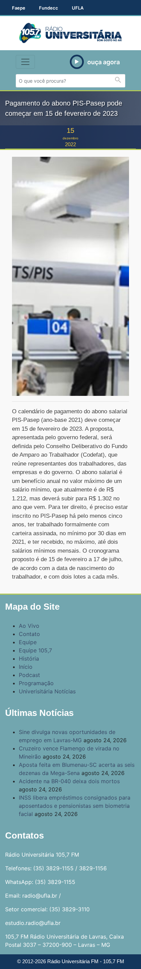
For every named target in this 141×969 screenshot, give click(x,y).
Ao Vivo (29, 625)
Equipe (28, 642)
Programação (36, 683)
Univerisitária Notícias (47, 691)
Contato (29, 634)
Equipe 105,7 (35, 650)
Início (26, 666)
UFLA (78, 8)
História (29, 658)
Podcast (29, 675)
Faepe (18, 8)
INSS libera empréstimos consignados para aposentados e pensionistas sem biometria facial (74, 805)
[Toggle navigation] (25, 62)
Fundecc (48, 8)
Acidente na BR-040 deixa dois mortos (69, 781)
